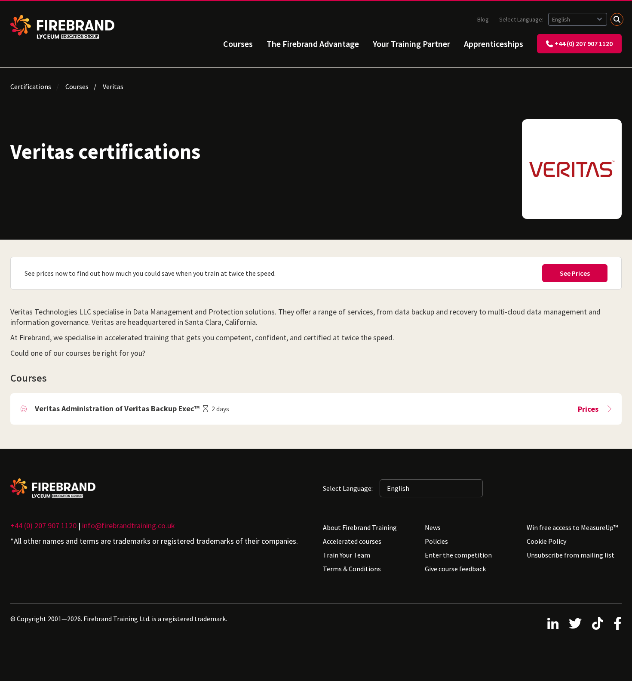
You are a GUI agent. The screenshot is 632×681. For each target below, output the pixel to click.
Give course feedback (455, 568)
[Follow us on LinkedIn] (552, 623)
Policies (436, 541)
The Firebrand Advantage (313, 43)
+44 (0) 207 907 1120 (584, 43)
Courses (238, 43)
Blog (483, 19)
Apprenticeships (493, 43)
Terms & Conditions (352, 568)
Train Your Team (346, 555)
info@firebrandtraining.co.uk (128, 525)
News (433, 527)
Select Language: (522, 19)
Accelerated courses (352, 541)
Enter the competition (458, 555)
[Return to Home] (62, 27)
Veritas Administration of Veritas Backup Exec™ (117, 408)
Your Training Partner (411, 43)
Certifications (30, 86)
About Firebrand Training (360, 527)
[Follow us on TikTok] (597, 623)
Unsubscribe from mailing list (570, 555)
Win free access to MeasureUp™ (572, 527)
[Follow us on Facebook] (618, 623)
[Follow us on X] (575, 623)
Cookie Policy (546, 541)
